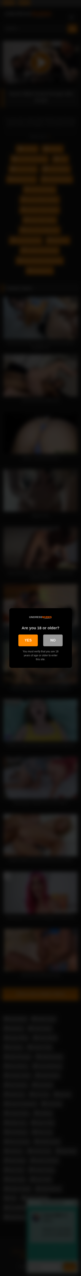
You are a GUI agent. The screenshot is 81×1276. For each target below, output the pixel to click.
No (53, 640)
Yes (28, 640)
